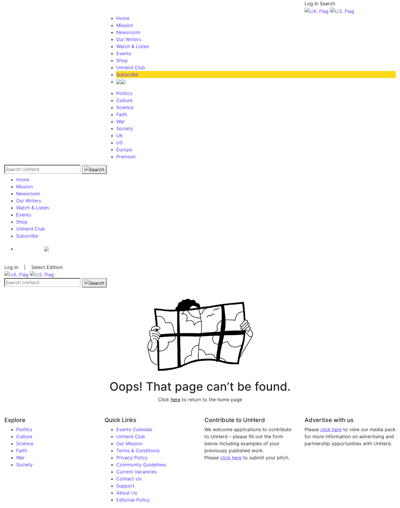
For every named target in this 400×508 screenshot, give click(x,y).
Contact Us (128, 479)
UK (119, 135)
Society (124, 128)
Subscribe (127, 74)
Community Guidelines (141, 465)
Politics (124, 93)
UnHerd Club (130, 67)
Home (122, 18)
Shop (122, 60)
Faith (121, 114)
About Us (126, 493)
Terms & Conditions (138, 450)
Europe (124, 150)
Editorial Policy (133, 500)
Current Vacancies (136, 472)
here (175, 399)
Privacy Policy (132, 457)
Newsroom (128, 32)
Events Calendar (134, 429)
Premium (126, 157)
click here (231, 457)
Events (123, 53)
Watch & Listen (132, 46)
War (120, 121)
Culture (124, 100)
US (119, 142)
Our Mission (129, 443)
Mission (124, 25)
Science (125, 107)
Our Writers (128, 39)
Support (125, 486)
